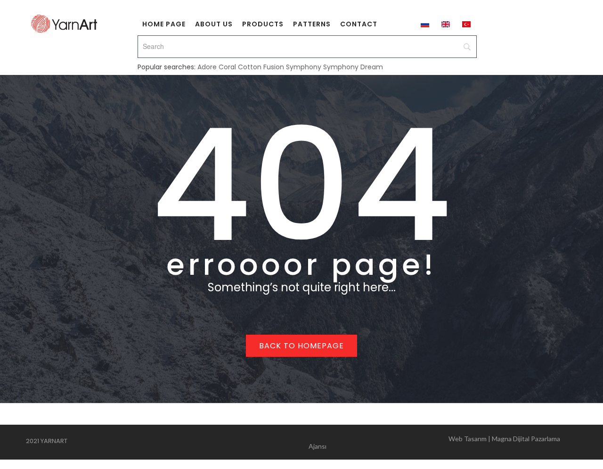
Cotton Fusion (261, 67)
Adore (207, 67)
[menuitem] (164, 23)
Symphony (303, 67)
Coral (227, 67)
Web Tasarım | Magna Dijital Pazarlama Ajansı (434, 442)
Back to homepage (301, 345)
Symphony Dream (353, 67)
